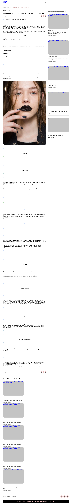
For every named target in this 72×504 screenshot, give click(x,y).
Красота (35, 2)
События (50, 2)
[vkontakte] (64, 496)
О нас (4, 496)
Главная (4, 7)
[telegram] (61, 496)
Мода (45, 2)
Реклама (14, 496)
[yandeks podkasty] (67, 496)
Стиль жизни (29, 2)
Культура (41, 2)
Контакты (9, 496)
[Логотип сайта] (7, 2)
